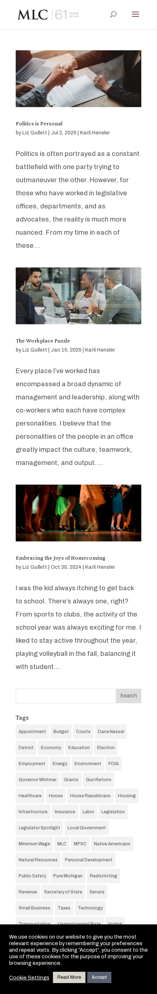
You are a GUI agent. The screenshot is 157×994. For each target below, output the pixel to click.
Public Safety (32, 875)
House (56, 795)
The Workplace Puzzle (43, 340)
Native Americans (112, 843)
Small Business (34, 908)
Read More (69, 977)
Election (106, 747)
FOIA (113, 763)
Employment (32, 763)
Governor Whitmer (38, 779)
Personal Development (88, 859)
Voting (115, 924)
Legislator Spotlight (39, 827)
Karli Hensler (95, 133)
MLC (61, 843)
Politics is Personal (39, 123)
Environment (87, 763)
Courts (83, 731)
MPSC (80, 843)
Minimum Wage (34, 843)
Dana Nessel (111, 731)
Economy (51, 747)
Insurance (65, 811)
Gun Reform (98, 779)
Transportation (34, 924)
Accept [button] (99, 977)
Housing (127, 795)
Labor (88, 811)
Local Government (87, 827)
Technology (90, 908)
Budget (61, 731)
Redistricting (103, 875)
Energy (60, 763)
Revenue (28, 892)
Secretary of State (63, 892)
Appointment (32, 731)
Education (79, 747)
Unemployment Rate (79, 924)
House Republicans (90, 795)
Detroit (26, 747)
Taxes (64, 908)
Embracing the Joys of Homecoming (61, 558)
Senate (96, 892)
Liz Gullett (34, 133)
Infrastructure (33, 811)
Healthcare (30, 795)
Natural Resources (38, 859)
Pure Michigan (68, 875)
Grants (71, 779)
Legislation (113, 811)
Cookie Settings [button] (29, 978)
